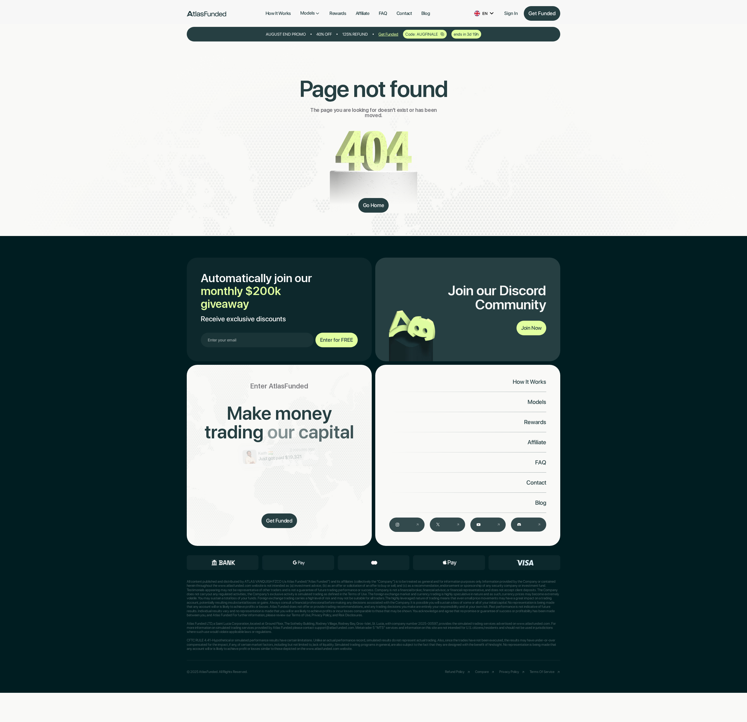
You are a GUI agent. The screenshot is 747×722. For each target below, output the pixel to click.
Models (537, 402)
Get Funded (542, 13)
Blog (425, 13)
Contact (404, 13)
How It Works (278, 13)
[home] (206, 13)
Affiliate (362, 13)
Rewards (337, 13)
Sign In (511, 13)
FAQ (383, 13)
